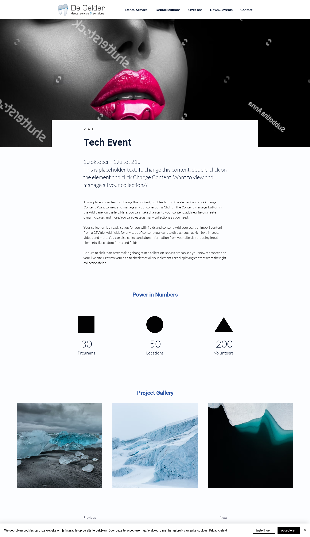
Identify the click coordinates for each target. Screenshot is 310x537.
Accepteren (288, 530)
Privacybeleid (218, 530)
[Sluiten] (304, 530)
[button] (97, 129)
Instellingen (263, 530)
